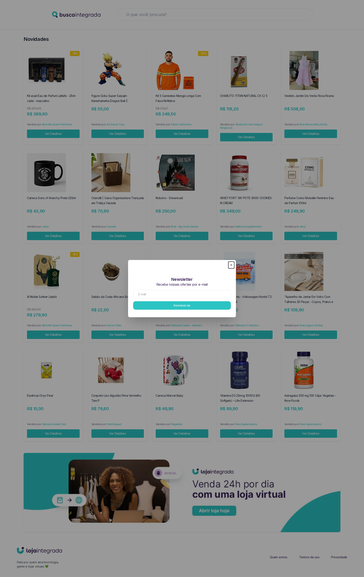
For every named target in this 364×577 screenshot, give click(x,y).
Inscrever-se (182, 305)
